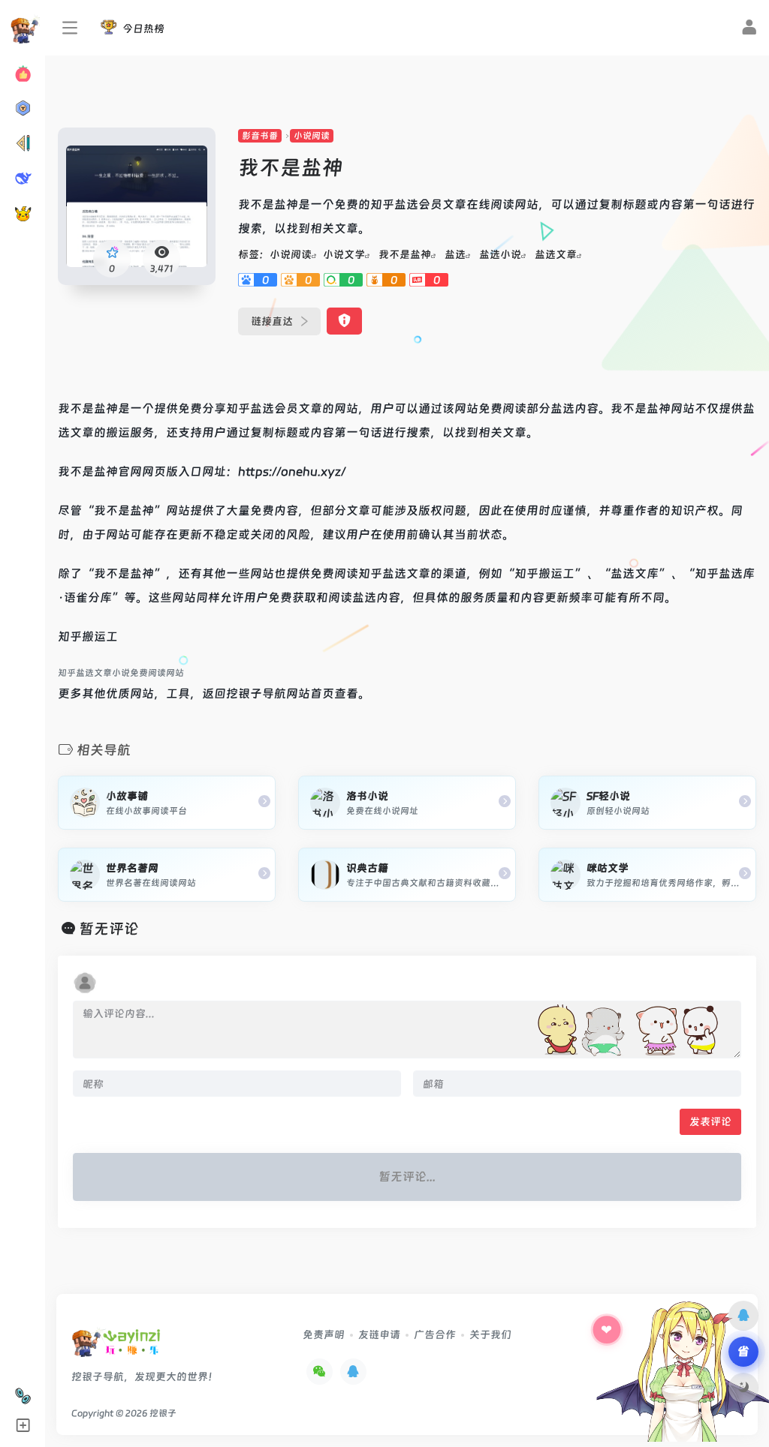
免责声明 (324, 1334)
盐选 (455, 254)
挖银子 (162, 1413)
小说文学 (344, 254)
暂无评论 (109, 929)
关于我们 (490, 1334)
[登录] (749, 29)
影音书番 (260, 136)
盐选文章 (556, 254)
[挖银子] (116, 1347)
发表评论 (710, 1121)
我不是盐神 (404, 254)
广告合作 (435, 1334)
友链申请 (379, 1334)
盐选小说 (500, 254)
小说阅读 (312, 136)
